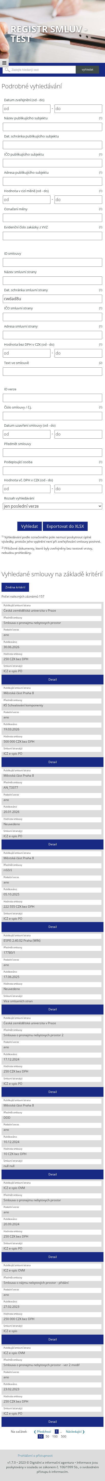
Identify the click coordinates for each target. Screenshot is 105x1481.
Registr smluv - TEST (48, 34)
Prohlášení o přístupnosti (35, 1455)
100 (55, 1436)
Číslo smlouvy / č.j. (53, 407)
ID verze (10, 389)
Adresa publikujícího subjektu (53, 172)
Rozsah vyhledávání (19, 498)
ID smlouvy (12, 253)
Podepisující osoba (53, 462)
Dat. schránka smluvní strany (53, 290)
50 (47, 1436)
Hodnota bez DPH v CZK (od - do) (53, 344)
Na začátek (19, 1431)
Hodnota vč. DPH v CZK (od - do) (53, 480)
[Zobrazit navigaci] (4, 63)
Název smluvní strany (20, 272)
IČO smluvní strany (53, 308)
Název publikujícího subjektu (53, 118)
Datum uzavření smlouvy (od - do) (30, 425)
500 (63, 1436)
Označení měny (53, 209)
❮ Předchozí (42, 1431)
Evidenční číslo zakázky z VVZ (53, 227)
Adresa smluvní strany (53, 326)
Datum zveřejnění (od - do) (24, 100)
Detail (52, 679)
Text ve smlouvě (53, 362)
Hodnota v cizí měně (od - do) (53, 191)
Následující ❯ (75, 1431)
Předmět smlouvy (17, 443)
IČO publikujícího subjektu (53, 154)
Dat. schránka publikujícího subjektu (31, 136)
